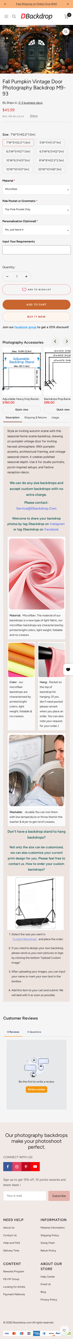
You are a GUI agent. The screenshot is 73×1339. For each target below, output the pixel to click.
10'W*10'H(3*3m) (17, 169)
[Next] (67, 68)
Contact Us (10, 1235)
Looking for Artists (14, 1286)
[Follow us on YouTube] (35, 1166)
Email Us (46, 1284)
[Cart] (66, 16)
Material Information (53, 1227)
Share (34, 116)
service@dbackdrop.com (36, 508)
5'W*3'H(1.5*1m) (50, 142)
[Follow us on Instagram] (16, 1166)
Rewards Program (13, 1271)
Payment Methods (14, 1294)
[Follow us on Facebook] (7, 1166)
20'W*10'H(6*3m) (49, 169)
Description (12, 417)
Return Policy (48, 1250)
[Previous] (6, 68)
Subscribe (59, 1196)
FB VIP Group (11, 1279)
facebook (51, 529)
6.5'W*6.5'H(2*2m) (52, 151)
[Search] (14, 16)
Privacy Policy (49, 1299)
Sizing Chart (48, 1242)
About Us (8, 1227)
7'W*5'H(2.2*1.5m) (18, 142)
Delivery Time (11, 1250)
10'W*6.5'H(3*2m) (18, 160)
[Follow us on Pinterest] (26, 1166)
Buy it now (36, 316)
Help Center (48, 1276)
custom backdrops (25, 939)
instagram (57, 524)
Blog (43, 1291)
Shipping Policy (50, 1235)
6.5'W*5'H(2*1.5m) (18, 151)
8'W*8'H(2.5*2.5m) (51, 160)
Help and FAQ (11, 1242)
